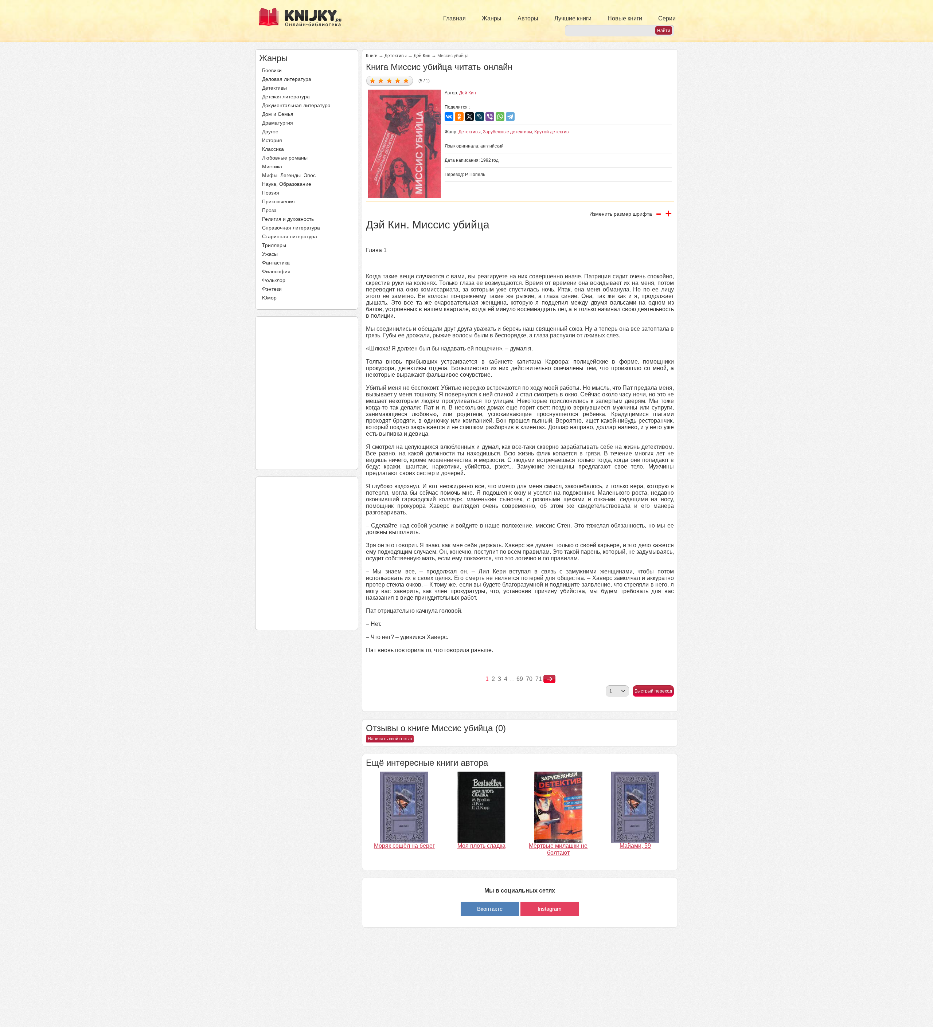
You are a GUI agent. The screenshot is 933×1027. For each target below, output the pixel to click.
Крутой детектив (551, 131)
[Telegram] (510, 116)
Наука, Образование (286, 184)
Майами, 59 (635, 846)
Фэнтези (272, 289)
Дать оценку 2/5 (381, 80)
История (272, 140)
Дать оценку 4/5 (398, 80)
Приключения (278, 201)
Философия (276, 271)
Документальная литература (296, 105)
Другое (270, 131)
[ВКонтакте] (449, 116)
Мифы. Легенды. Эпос (289, 175)
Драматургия (277, 123)
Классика (273, 149)
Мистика (272, 166)
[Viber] (489, 116)
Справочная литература (291, 228)
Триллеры (274, 245)
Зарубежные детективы (507, 131)
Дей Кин (422, 55)
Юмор (269, 298)
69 (519, 679)
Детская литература (286, 96)
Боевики (272, 70)
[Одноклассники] (459, 116)
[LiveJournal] (479, 116)
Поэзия (270, 193)
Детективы (274, 88)
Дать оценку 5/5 (406, 80)
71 (538, 679)
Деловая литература (286, 79)
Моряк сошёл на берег (404, 846)
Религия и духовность (288, 219)
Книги (372, 55)
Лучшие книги (573, 18)
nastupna (549, 679)
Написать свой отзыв (390, 738)
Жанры (491, 18)
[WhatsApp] (500, 116)
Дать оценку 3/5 (389, 80)
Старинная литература (289, 236)
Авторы (528, 18)
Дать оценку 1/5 (373, 80)
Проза (269, 210)
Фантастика (276, 263)
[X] (469, 116)
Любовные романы (285, 158)
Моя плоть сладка (481, 846)
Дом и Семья (277, 114)
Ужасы (270, 254)
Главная (454, 18)
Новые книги (625, 18)
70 (529, 679)
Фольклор (273, 280)
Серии (667, 18)
